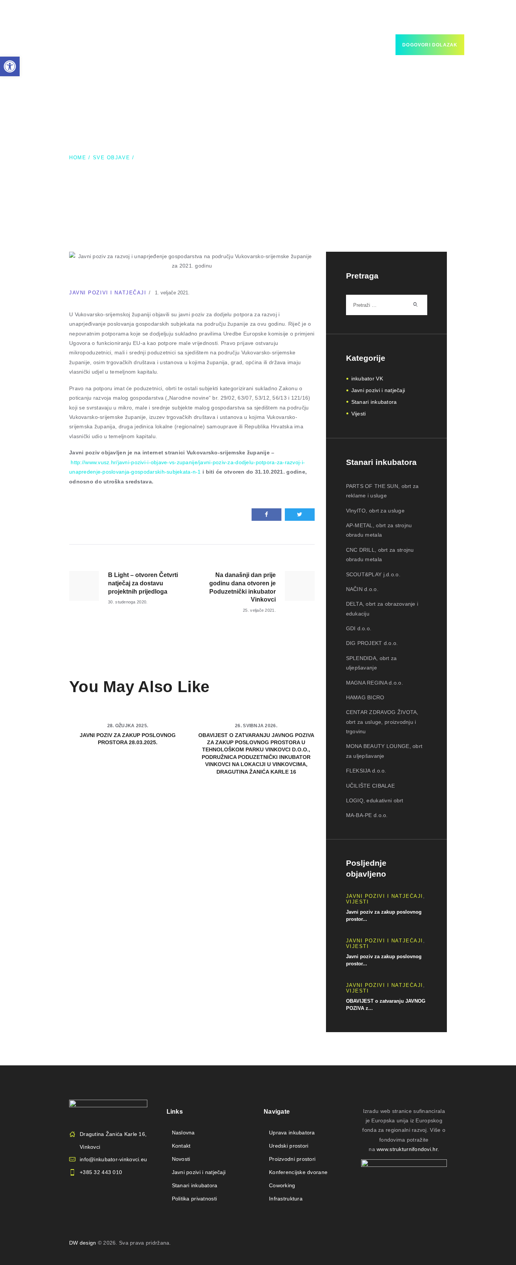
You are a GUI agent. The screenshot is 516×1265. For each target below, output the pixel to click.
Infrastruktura (286, 1199)
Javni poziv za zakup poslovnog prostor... (384, 916)
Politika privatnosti (194, 1199)
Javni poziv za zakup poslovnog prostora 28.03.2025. (128, 738)
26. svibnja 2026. (256, 725)
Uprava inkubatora (292, 1133)
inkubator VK (367, 378)
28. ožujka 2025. (127, 725)
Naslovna (183, 1133)
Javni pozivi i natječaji (107, 292)
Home (77, 157)
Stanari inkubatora (374, 402)
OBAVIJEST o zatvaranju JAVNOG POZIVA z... (385, 1005)
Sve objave (111, 157)
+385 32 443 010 (101, 1172)
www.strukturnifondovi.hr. (408, 1149)
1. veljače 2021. (172, 292)
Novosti (181, 1159)
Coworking (282, 1185)
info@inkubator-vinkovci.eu (113, 1159)
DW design (82, 1243)
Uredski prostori (288, 1146)
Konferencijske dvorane (298, 1172)
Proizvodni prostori (292, 1159)
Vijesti (358, 414)
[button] (10, 66)
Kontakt (181, 1146)
